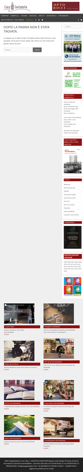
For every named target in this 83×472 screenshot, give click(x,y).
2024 (79, 269)
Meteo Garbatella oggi (71, 106)
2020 (65, 269)
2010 (65, 264)
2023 (76, 269)
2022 (72, 269)
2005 (65, 262)
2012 (71, 264)
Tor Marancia (63, 15)
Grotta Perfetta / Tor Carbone (12, 20)
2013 (75, 264)
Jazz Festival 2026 (69, 198)
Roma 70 (42, 15)
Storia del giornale (69, 188)
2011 (68, 264)
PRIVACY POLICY (57, 466)
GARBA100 (29, 20)
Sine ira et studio (69, 204)
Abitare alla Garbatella (71, 133)
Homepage (5, 15)
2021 (68, 269)
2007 (72, 262)
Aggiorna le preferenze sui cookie (41, 469)
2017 (72, 266)
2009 (79, 262)
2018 (75, 266)
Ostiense (24, 15)
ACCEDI (6, 334)
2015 (65, 266)
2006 (69, 262)
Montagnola (51, 15)
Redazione (67, 184)
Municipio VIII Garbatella (71, 130)
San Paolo (33, 15)
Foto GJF (67, 201)
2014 (78, 264)
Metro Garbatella (69, 113)
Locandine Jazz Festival (71, 215)
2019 (78, 266)
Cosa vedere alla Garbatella (72, 117)
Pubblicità (67, 208)
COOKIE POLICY (71, 466)
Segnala (66, 191)
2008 (76, 262)
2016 (68, 266)
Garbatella (15, 15)
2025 (65, 271)
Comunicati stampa (70, 194)
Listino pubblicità (69, 211)
